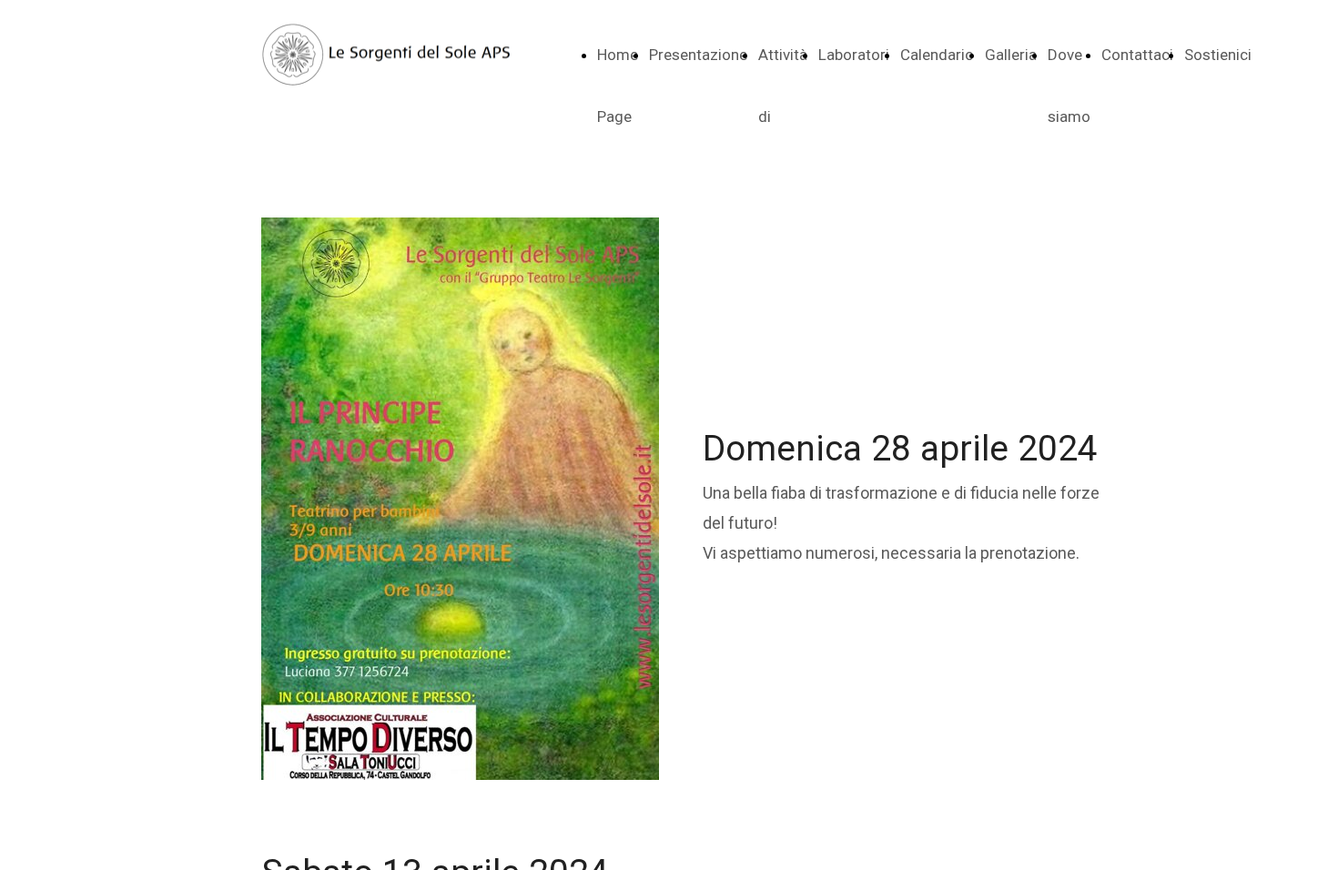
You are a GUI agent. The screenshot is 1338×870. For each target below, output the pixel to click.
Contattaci (1137, 55)
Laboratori (853, 55)
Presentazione (698, 55)
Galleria (1011, 55)
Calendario (937, 55)
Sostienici (1218, 55)
